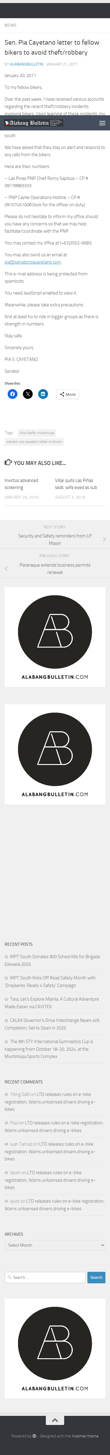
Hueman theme (85, 1436)
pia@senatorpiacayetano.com (33, 262)
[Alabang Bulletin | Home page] (43, 123)
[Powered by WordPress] (34, 1436)
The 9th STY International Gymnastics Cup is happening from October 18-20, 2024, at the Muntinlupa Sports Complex (49, 1049)
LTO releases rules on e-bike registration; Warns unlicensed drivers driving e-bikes (50, 1102)
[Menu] (102, 122)
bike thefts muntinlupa (37, 433)
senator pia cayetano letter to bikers (34, 442)
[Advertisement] (55, 57)
